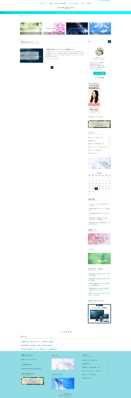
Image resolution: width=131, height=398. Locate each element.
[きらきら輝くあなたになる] (65, 7)
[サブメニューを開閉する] (109, 137)
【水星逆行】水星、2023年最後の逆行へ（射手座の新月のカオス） (99, 223)
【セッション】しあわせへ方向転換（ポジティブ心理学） (99, 204)
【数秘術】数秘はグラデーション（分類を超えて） (99, 209)
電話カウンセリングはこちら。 (29, 359)
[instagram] (102, 1)
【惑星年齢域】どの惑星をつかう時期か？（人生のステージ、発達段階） (98, 218)
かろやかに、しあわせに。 (97, 268)
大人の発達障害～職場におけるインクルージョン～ (99, 214)
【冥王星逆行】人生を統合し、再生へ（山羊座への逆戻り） (99, 279)
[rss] (106, 1)
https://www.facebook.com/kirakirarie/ (31, 368)
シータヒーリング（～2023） (98, 147)
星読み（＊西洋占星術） (97, 143)
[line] (104, 1)
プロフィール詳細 (99, 73)
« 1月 (89, 194)
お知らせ (93, 153)
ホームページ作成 (95, 150)
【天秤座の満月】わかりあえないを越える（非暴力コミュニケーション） (98, 289)
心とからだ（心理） (96, 137)
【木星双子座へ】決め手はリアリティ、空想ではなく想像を (99, 274)
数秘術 (92, 140)
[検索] (110, 1)
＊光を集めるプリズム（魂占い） (96, 116)
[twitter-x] (100, 1)
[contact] (108, 1)
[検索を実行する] (109, 41)
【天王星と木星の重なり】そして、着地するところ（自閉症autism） (99, 284)
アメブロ (24, 336)
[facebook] (98, 1)
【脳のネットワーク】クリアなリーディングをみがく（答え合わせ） (99, 294)
